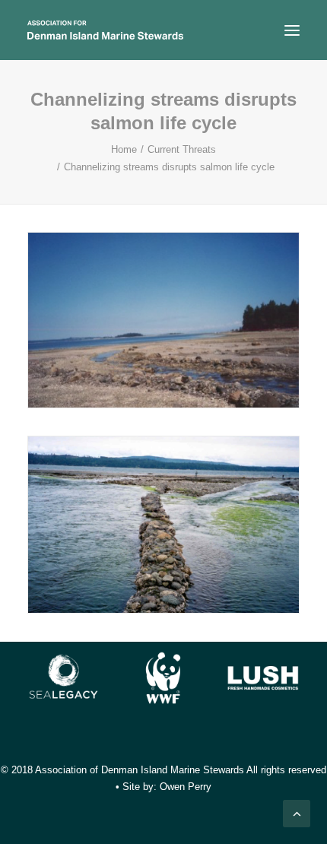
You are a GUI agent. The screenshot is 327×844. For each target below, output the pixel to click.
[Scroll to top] (296, 812)
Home (124, 149)
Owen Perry (185, 786)
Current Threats (182, 149)
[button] (292, 30)
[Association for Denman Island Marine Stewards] (105, 30)
